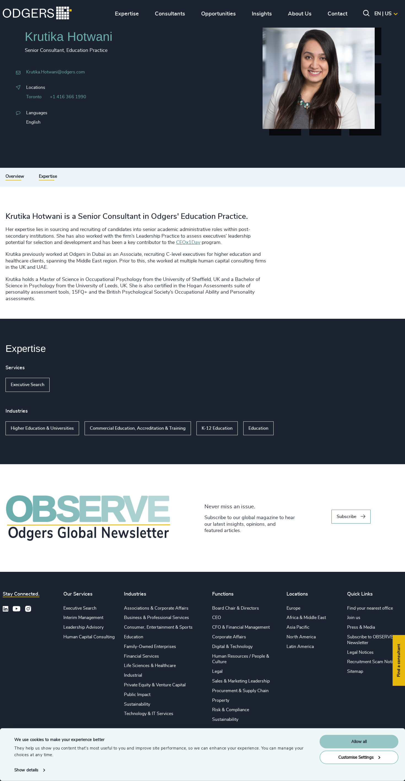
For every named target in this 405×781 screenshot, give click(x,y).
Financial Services (141, 656)
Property (220, 700)
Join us (353, 617)
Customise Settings (356, 757)
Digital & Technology (232, 646)
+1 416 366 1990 (68, 97)
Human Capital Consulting (89, 637)
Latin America (300, 646)
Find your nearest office (370, 608)
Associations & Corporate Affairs (156, 608)
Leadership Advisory (83, 627)
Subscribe (346, 516)
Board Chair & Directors (235, 608)
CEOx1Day (188, 242)
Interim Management (83, 617)
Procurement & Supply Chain (240, 691)
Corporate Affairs (229, 637)
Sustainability (137, 704)
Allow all (359, 742)
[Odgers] (37, 14)
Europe (293, 608)
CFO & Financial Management (241, 627)
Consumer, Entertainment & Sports (158, 627)
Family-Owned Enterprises (150, 646)
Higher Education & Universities (42, 428)
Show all (289, 428)
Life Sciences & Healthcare (150, 665)
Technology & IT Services (148, 713)
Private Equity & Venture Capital (155, 685)
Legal (217, 671)
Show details (26, 770)
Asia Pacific (298, 627)
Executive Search (27, 384)
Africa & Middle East (306, 617)
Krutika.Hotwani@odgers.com (55, 72)
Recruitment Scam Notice (372, 662)
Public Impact (137, 694)
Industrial (133, 675)
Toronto (34, 97)
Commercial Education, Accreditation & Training (138, 428)
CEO (216, 617)
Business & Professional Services (156, 617)
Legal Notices (360, 652)
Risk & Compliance (230, 710)
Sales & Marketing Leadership (241, 681)
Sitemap (355, 671)
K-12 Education (217, 428)
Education (258, 428)
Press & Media (361, 627)
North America (301, 637)
